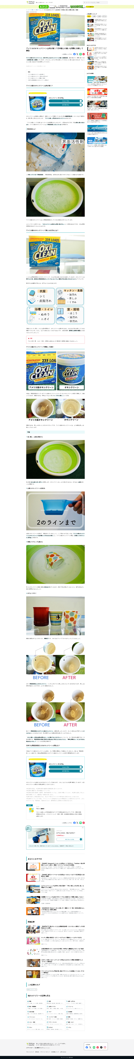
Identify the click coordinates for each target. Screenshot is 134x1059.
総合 (89, 16)
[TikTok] (101, 1048)
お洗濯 (99, 16)
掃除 (32, 9)
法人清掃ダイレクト (39, 1047)
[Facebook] (74, 55)
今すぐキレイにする (69, 839)
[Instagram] (105, 1048)
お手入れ (104, 16)
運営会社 (37, 1052)
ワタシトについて (30, 1052)
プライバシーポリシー (45, 1052)
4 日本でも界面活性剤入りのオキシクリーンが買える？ (38, 80)
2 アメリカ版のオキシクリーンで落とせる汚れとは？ (38, 76)
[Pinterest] (83, 55)
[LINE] (80, 55)
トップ (27, 9)
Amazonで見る (65, 101)
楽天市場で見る (65, 105)
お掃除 (94, 16)
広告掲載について (55, 1052)
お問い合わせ (63, 1052)
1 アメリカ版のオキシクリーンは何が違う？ (36, 74)
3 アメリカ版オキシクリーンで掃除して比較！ (37, 78)
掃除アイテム (38, 9)
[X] (77, 55)
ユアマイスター (29, 1047)
